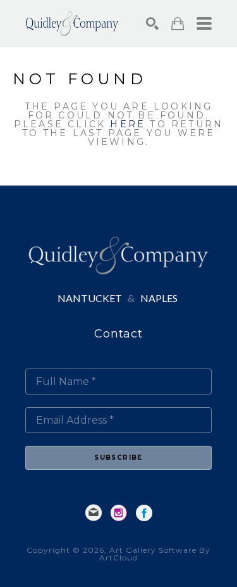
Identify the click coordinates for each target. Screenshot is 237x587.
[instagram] (119, 513)
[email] (93, 513)
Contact (118, 334)
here (127, 124)
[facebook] (144, 513)
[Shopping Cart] (177, 23)
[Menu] (204, 23)
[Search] (152, 23)
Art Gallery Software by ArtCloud (154, 553)
